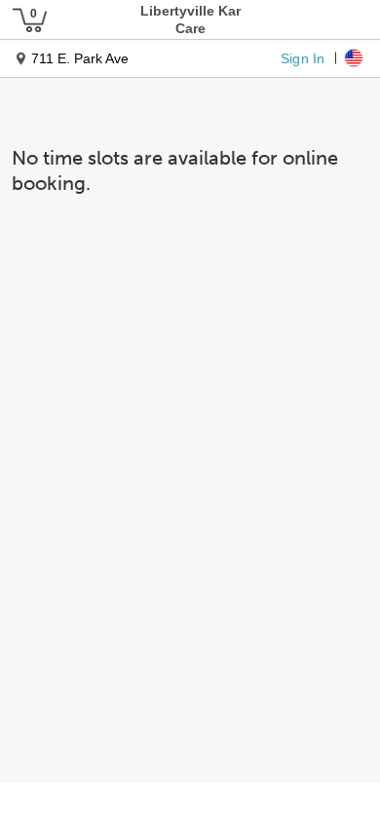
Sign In (302, 57)
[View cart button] (29, 19)
